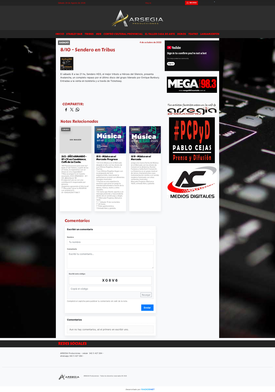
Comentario (72, 249)
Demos (181, 34)
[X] (200, 2)
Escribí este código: (77, 274)
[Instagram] (210, 2)
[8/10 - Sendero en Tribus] (66, 63)
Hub (98, 34)
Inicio (60, 34)
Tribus (89, 34)
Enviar (147, 307)
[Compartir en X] (72, 109)
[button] (182, 2)
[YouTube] (215, 2)
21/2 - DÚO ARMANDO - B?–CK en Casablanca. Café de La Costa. (74, 159)
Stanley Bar (74, 34)
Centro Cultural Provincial (123, 34)
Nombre (70, 237)
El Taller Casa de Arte (160, 34)
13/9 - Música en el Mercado (141, 158)
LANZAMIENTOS (209, 34)
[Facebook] (205, 2)
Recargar (146, 295)
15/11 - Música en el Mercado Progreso (107, 158)
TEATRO (193, 34)
